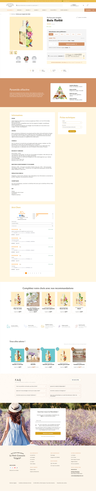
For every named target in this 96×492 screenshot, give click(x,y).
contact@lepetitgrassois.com (77, 475)
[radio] (51, 34)
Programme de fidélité (55, 457)
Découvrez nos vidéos (14, 470)
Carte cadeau (32, 463)
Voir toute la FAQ (75, 379)
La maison (32, 461)
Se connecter (75, 5)
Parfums (13, 14)
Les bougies (32, 457)
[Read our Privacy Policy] (60, 427)
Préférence (63, 31)
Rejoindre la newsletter (48, 433)
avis (53, 24)
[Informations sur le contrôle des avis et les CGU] (27, 217)
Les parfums (32, 455)
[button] (10, 301)
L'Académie (88, 10)
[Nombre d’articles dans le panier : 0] (83, 5)
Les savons (32, 459)
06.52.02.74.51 (74, 469)
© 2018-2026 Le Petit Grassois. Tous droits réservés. (44, 482)
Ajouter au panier (70, 44)
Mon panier (54, 463)
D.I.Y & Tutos (73, 457)
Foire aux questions (75, 463)
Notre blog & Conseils (75, 459)
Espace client (33, 469)
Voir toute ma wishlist (55, 465)
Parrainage (53, 455)
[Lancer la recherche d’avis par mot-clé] (52, 226)
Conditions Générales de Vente (25, 482)
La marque (73, 455)
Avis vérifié (51, 229)
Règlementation (74, 461)
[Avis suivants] (41, 273)
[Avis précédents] (24, 273)
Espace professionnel (34, 471)
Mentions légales (13, 482)
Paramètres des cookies (62, 482)
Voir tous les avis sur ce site (22, 219)
